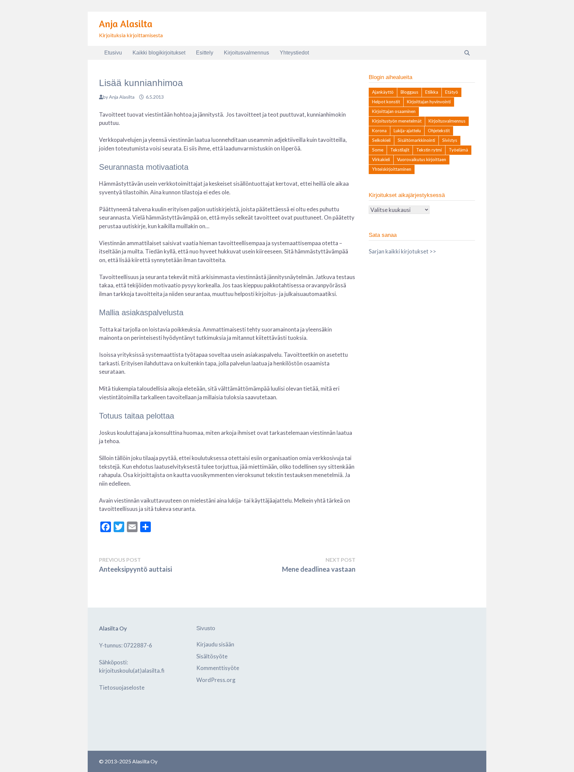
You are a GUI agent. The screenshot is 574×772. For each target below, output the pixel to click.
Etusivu (113, 52)
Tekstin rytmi (429, 149)
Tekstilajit (399, 149)
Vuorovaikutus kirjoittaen (421, 159)
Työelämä (458, 149)
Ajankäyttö (383, 92)
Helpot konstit (386, 101)
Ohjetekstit (439, 130)
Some (377, 149)
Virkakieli (381, 159)
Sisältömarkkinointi (416, 140)
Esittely (204, 52)
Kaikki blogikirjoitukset (159, 52)
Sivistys (449, 140)
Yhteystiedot (294, 52)
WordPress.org (216, 679)
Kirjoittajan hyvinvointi (429, 101)
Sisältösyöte (212, 656)
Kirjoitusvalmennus (246, 52)
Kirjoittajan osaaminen (394, 111)
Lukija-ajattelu (407, 130)
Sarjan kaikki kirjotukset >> (402, 251)
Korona (379, 130)
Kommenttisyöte (217, 667)
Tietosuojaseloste (121, 687)
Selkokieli (381, 140)
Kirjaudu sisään (215, 644)
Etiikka (431, 92)
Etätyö (451, 92)
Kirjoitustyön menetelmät (397, 121)
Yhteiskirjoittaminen (391, 169)
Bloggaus (409, 92)
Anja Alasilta (125, 24)
